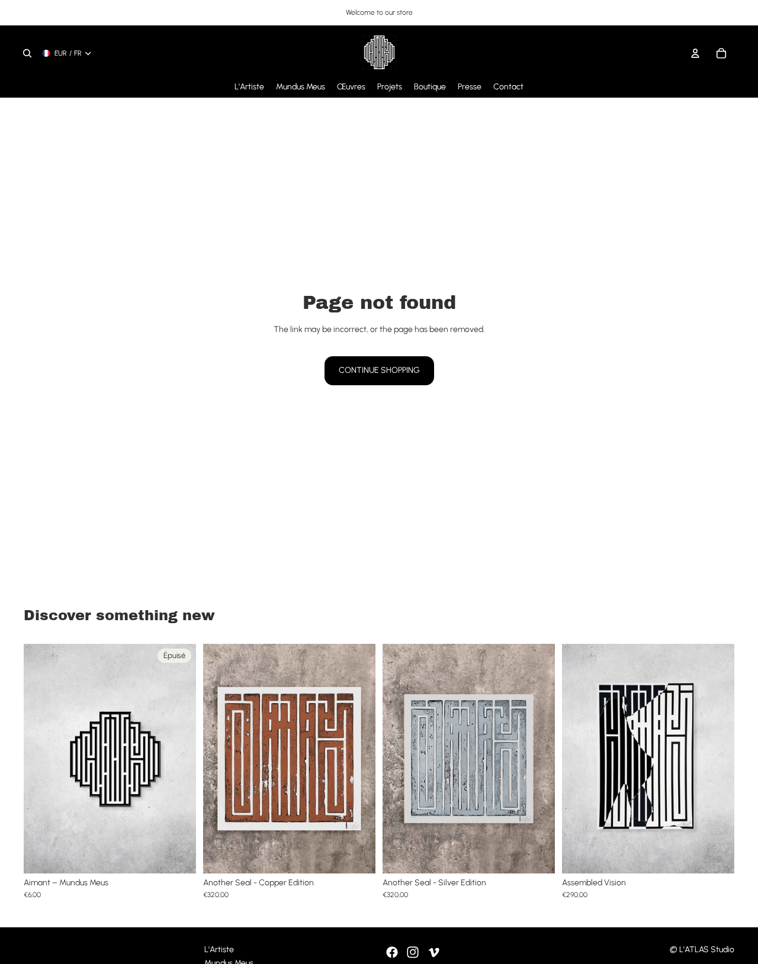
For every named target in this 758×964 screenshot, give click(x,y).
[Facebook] (392, 952)
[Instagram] (413, 952)
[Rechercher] (27, 53)
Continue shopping (379, 370)
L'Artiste (219, 949)
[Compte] (695, 53)
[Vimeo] (433, 952)
